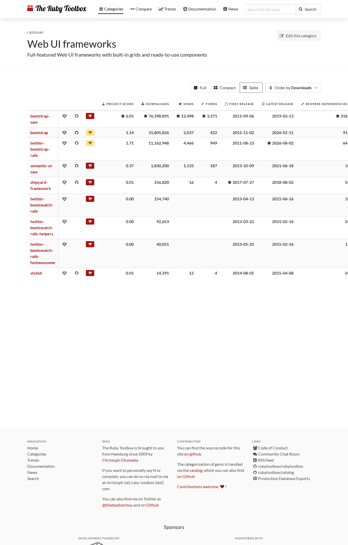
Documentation (41, 466)
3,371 (212, 115)
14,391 (162, 272)
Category (35, 32)
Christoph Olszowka (120, 460)
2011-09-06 (243, 115)
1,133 (188, 165)
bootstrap (39, 132)
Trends (33, 460)
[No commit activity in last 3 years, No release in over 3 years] (90, 167)
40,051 (162, 244)
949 (213, 142)
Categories (36, 453)
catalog (196, 470)
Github (152, 504)
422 (213, 132)
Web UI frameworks (71, 44)
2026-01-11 (282, 132)
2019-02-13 (282, 115)
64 (345, 142)
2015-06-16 (282, 198)
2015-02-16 (282, 221)
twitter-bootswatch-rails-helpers (41, 227)
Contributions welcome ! (201, 486)
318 (344, 115)
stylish (36, 272)
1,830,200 (160, 165)
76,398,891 (159, 115)
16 (191, 182)
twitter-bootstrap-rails (40, 149)
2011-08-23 (243, 142)
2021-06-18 (282, 165)
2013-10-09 (243, 165)
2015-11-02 (243, 132)
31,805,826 (159, 132)
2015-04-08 (282, 272)
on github (192, 453)
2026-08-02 (282, 142)
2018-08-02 (282, 182)
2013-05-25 (243, 244)
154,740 (161, 198)
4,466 (188, 142)
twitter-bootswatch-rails (41, 204)
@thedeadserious (117, 504)
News (32, 472)
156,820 (161, 182)
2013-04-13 (243, 198)
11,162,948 (159, 142)
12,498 (187, 115)
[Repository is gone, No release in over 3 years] (90, 200)
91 (345, 132)
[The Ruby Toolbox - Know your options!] (57, 9)
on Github (186, 476)
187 (213, 165)
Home (32, 447)
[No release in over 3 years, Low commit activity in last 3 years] (90, 117)
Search (33, 478)
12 (191, 272)
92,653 (162, 221)
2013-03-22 (243, 221)
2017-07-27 (243, 182)
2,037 (188, 132)
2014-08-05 (243, 272)
